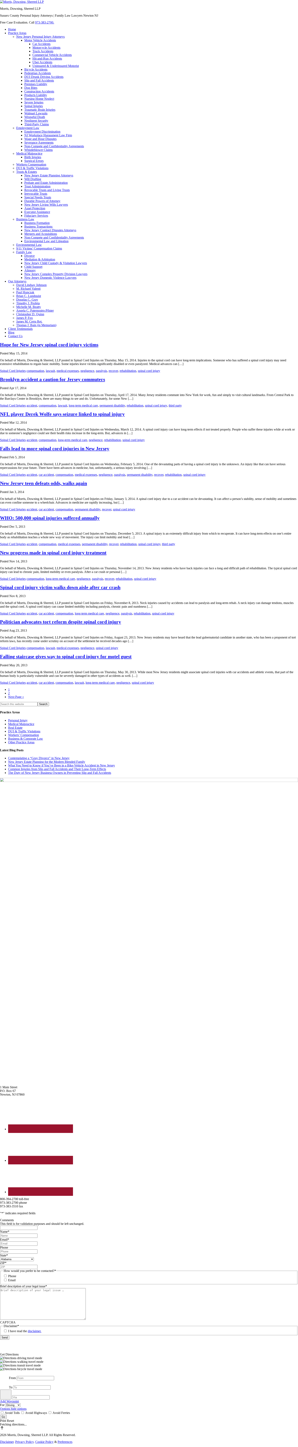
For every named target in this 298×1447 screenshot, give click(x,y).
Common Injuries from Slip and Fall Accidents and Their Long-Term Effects (57, 769)
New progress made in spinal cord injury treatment (53, 552)
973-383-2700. (44, 22)
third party (175, 405)
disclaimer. (34, 1331)
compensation (35, 371)
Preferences (65, 1442)
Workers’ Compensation (23, 735)
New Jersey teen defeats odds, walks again (43, 483)
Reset (10, 1420)
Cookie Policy (44, 1442)
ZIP (3, 1263)
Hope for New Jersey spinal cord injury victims (49, 344)
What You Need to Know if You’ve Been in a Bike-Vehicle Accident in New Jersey (61, 765)
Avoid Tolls (12, 1413)
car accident (46, 474)
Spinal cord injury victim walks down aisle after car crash (60, 587)
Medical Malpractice (21, 724)
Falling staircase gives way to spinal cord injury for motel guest (66, 656)
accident (32, 405)
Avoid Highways (36, 1413)
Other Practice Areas (21, 742)
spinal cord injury (149, 371)
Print (3, 1420)
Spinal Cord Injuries (13, 371)
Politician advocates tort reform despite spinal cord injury (60, 621)
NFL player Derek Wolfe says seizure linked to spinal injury (62, 414)
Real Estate (15, 727)
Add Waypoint (9, 1401)
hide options (19, 1408)
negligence (87, 371)
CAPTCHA (8, 1322)
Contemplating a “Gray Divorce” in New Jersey (39, 758)
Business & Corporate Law (25, 738)
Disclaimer (7, 1442)
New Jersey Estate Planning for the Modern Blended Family (46, 761)
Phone (4, 1247)
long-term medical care (83, 405)
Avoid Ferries (61, 1413)
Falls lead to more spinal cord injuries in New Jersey (54, 448)
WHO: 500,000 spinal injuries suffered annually (50, 518)
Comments (7, 1220)
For (2, 1405)
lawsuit (50, 371)
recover (113, 371)
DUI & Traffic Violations (24, 731)
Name (4, 1231)
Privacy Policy (24, 1442)
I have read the (24, 1331)
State (4, 1255)
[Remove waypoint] (5, 1395)
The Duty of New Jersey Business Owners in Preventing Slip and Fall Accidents (59, 772)
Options (5, 1408)
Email (4, 1239)
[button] (149, 1358)
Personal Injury (18, 720)
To (10, 1387)
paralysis (101, 371)
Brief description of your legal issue (23, 1286)
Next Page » (16, 697)
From (12, 1378)
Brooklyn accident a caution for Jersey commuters (52, 379)
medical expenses (68, 371)
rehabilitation (128, 371)
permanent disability (112, 405)
